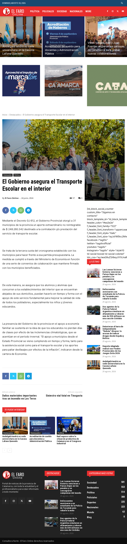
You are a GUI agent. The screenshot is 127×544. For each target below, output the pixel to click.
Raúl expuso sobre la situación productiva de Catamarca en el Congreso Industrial (69, 440)
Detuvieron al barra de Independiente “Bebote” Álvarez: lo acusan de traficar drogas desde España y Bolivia (113, 332)
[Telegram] (28, 210)
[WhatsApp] (21, 210)
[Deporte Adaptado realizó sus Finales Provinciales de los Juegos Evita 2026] (93, 349)
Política (17, 175)
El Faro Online (12, 198)
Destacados (15, 114)
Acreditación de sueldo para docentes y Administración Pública (41, 438)
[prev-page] (4, 450)
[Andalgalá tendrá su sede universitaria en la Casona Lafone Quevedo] (21, 36)
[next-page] (10, 450)
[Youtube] (123, 11)
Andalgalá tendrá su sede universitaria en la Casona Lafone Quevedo (14, 438)
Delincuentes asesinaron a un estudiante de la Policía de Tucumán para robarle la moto (114, 294)
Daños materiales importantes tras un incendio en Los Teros (19, 397)
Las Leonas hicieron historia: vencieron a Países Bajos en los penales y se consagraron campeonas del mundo (113, 275)
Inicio (4, 114)
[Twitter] (118, 11)
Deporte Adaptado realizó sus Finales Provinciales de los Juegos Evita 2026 (112, 349)
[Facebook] (107, 11)
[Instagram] (113, 11)
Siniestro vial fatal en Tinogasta (64, 395)
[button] (122, 3)
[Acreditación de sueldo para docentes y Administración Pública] (63, 36)
